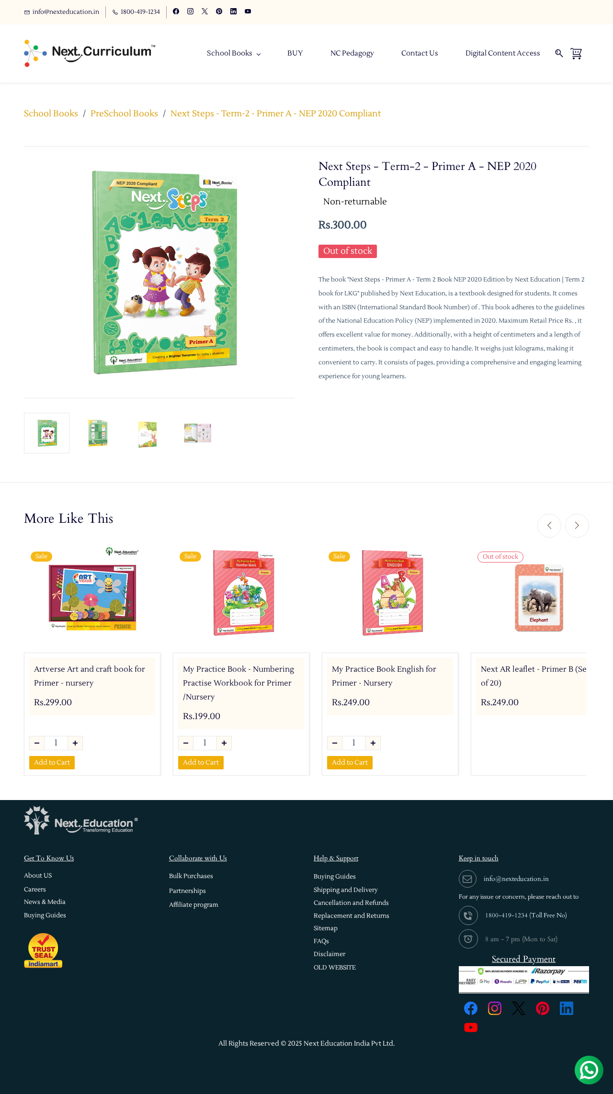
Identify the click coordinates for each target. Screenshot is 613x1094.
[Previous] (549, 526)
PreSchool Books (124, 113)
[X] (518, 1008)
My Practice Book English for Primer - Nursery (384, 676)
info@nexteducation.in (516, 878)
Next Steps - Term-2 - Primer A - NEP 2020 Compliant (275, 113)
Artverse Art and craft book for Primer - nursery (89, 676)
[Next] (577, 526)
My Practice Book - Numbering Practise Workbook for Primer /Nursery (238, 683)
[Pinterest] (542, 1008)
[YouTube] (470, 1027)
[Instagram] (494, 1008)
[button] (38, 876)
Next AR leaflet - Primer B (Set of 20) (535, 676)
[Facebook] (470, 1008)
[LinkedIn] (566, 1008)
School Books (51, 113)
